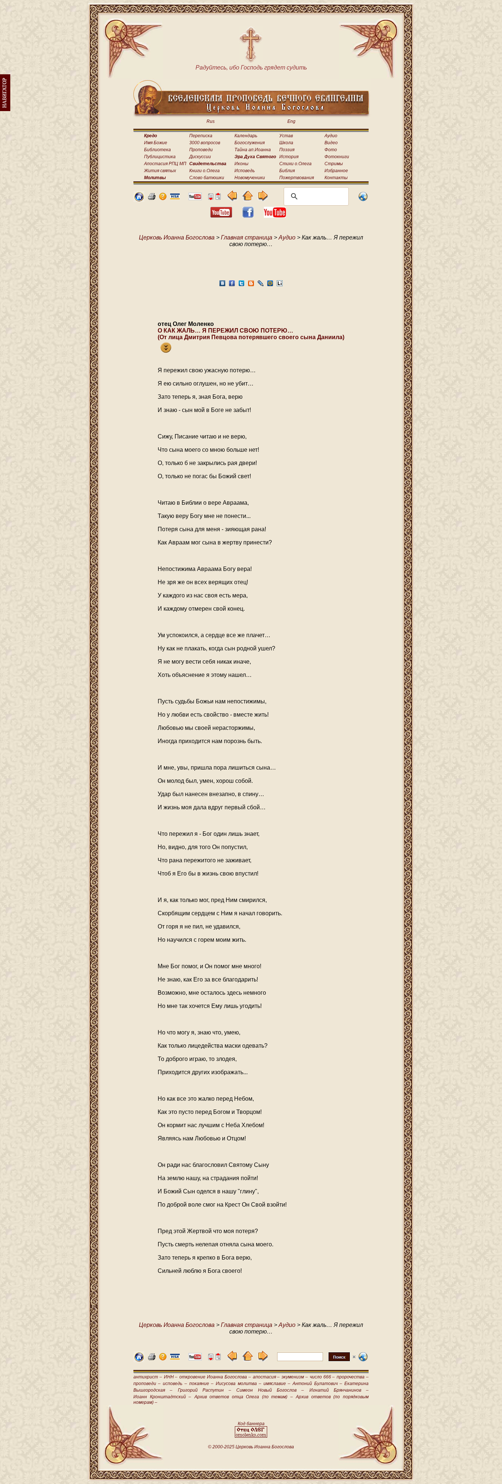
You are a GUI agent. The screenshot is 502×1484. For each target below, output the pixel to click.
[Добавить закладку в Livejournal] (261, 285)
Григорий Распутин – (205, 1390)
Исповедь (244, 170)
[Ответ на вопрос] (162, 198)
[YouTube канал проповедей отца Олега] (275, 216)
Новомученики (249, 177)
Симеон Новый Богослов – (270, 1390)
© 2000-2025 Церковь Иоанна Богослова (251, 1446)
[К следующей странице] (262, 199)
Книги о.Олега (204, 170)
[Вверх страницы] (218, 198)
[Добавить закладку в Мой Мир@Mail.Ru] (270, 285)
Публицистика (160, 156)
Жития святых (160, 170)
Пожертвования (296, 177)
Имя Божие (155, 142)
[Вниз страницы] (210, 198)
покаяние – (201, 1383)
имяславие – (276, 1383)
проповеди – (147, 1383)
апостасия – (266, 1377)
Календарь (245, 135)
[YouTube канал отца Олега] (195, 198)
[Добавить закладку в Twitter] (241, 285)
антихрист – (147, 1377)
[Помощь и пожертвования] (175, 197)
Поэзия (286, 149)
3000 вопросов (204, 142)
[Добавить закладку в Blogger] (251, 285)
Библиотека (157, 149)
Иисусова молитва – (238, 1383)
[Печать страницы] (151, 198)
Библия (287, 170)
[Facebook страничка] (248, 216)
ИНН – (171, 1377)
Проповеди (201, 149)
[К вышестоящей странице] (247, 199)
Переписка (200, 135)
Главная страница (246, 237)
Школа (286, 142)
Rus (211, 121)
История (288, 156)
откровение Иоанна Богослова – (215, 1377)
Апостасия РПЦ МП (165, 163)
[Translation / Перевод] (363, 200)
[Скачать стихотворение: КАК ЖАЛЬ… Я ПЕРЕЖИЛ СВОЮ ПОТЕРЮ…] (165, 351)
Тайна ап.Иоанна (252, 149)
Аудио (330, 135)
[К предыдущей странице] (232, 199)
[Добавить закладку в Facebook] (232, 285)
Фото (330, 149)
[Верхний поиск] (316, 1361)
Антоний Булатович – (317, 1383)
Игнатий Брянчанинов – (339, 1390)
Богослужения (249, 142)
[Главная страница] (138, 200)
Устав (286, 135)
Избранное (336, 170)
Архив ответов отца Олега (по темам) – (243, 1396)
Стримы (333, 163)
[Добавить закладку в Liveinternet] (280, 285)
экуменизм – (295, 1377)
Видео (331, 142)
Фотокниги (336, 156)
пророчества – (353, 1377)
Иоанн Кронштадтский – (162, 1396)
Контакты (336, 177)
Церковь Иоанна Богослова (177, 237)
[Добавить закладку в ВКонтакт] (222, 285)
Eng (291, 121)
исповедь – (175, 1383)
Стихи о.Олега (295, 163)
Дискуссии (200, 156)
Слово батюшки (206, 177)
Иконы (241, 163)
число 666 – (322, 1377)
